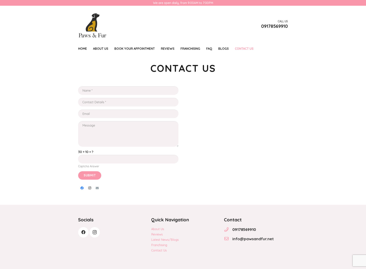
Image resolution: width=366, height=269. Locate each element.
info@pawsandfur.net (253, 238)
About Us (157, 229)
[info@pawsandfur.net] (228, 239)
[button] (157, 48)
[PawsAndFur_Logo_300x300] (92, 24)
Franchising (159, 245)
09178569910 (244, 229)
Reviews (157, 234)
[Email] (97, 188)
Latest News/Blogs (165, 240)
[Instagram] (89, 188)
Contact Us (159, 250)
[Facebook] (82, 188)
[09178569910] (228, 229)
